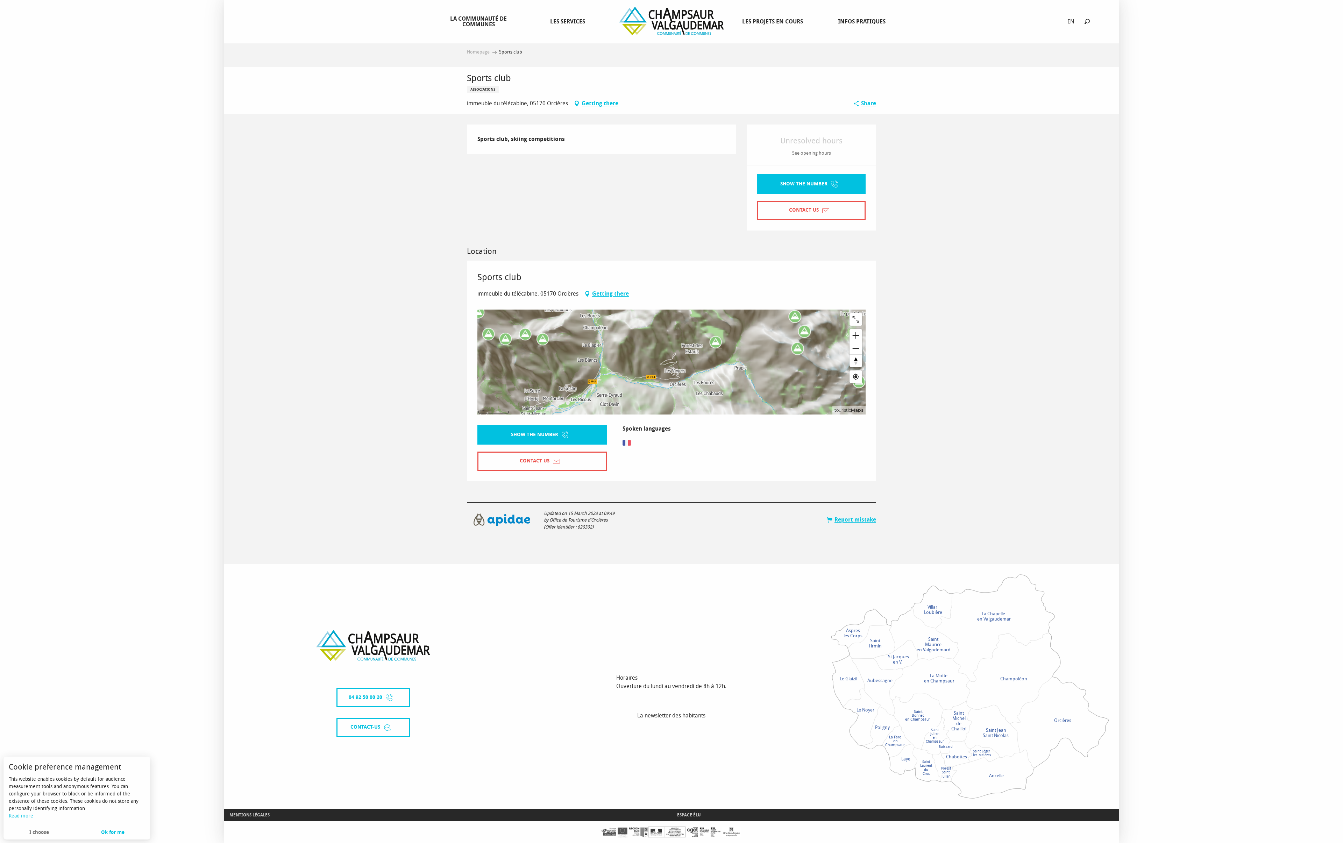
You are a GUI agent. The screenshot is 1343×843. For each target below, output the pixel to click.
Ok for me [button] (113, 832)
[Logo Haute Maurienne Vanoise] (373, 645)
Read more (21, 816)
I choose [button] (39, 832)
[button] (1087, 21)
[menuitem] (479, 21)
